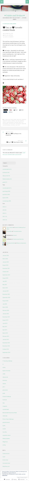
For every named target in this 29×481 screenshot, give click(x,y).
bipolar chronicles (6, 370)
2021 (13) (5, 216)
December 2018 (6, 342)
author (4, 367)
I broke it (15, 235)
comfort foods (7, 120)
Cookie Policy (4, 475)
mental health (6, 409)
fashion (4, 383)
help (4, 403)
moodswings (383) (7, 201)
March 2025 (5, 258)
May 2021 (5, 284)
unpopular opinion (7, 435)
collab (4, 373)
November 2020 (6, 294)
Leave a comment (8, 36)
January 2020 (6, 313)
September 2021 (6, 274)
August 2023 (5, 265)
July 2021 (5, 281)
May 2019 (5, 326)
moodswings (10, 122)
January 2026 (6, 255)
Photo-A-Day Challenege (8, 419)
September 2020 (6, 297)
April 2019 (5, 329)
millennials (5, 415)
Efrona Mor (9, 231)
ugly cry (17, 125)
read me (24, 123)
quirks (4, 425)
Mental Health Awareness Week (10, 412)
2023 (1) (4, 213)
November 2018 (6, 346)
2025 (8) (4, 210)
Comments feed (6, 463)
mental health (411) (7, 188)
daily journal (5, 377)
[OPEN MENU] (2, 2)
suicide (13, 125)
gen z (4, 386)
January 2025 (6, 262)
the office (5, 432)
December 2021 (6, 268)
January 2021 (6, 291)
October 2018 (6, 349)
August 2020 (5, 300)
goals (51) (5, 182)
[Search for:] (9, 163)
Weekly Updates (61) (7, 179)
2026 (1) (4, 206)
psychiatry (5, 123)
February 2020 (6, 310)
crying (13, 120)
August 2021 (5, 278)
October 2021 (6, 271)
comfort (23, 119)
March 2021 (5, 287)
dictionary (5, 380)
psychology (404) (6, 191)
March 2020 (5, 307)
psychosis (18, 123)
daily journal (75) (6, 175)
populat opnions (6, 422)
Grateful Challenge (7, 396)
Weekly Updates (6, 438)
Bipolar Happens (8, 35)
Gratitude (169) (6, 172)
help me (17, 120)
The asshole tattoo (17, 231)
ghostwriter (5, 390)
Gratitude (5, 399)
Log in (4, 456)
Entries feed (5, 460)
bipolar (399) (5, 197)
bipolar (19, 119)
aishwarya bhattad (11, 243)
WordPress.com (6, 466)
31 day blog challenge (9, 23)
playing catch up (18, 122)
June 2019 (5, 323)
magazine (5, 406)
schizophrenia (6, 125)
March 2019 (5, 333)
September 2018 (6, 352)
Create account (6, 453)
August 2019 (5, 320)
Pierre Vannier (10, 227)
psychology (12, 123)
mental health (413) (7, 169)
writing (4, 445)
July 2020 (5, 304)
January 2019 (6, 339)
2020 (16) (5, 219)
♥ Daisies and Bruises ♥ (14, 15)
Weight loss (5, 441)
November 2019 (6, 317)
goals (4, 393)
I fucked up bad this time (18, 239)
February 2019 (6, 336)
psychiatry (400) (6, 194)
